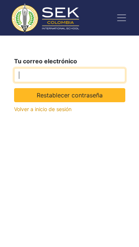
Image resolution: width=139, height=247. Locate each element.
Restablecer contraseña (70, 95)
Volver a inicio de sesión (43, 109)
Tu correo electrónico (45, 61)
